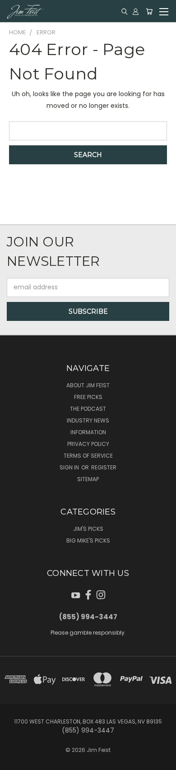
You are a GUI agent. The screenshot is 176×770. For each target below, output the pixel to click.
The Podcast (88, 409)
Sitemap (88, 479)
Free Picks (88, 397)
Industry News (88, 420)
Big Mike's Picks (88, 540)
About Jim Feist (88, 385)
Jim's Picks (88, 529)
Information (88, 432)
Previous (14, 761)
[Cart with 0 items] (149, 11)
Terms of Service (88, 455)
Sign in (70, 467)
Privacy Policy (88, 444)
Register (103, 467)
